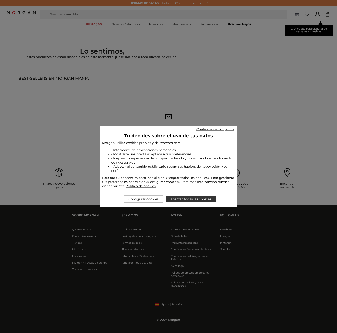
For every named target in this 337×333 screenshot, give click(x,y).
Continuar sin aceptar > (215, 129)
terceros (166, 143)
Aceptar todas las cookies (190, 199)
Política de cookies (141, 186)
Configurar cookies (143, 199)
